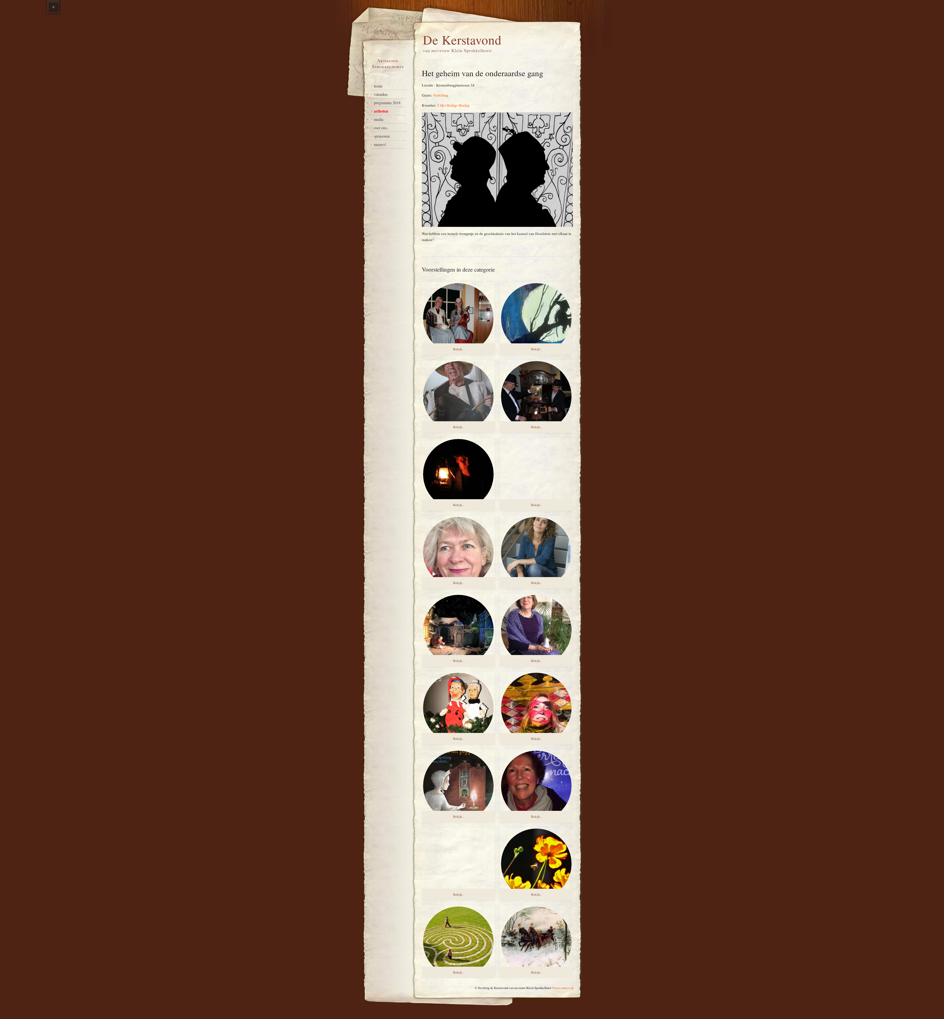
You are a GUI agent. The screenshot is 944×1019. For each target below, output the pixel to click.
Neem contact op (563, 988)
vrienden (380, 94)
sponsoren (382, 136)
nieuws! (380, 144)
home (378, 85)
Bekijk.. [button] (458, 349)
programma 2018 (387, 102)
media (378, 119)
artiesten (381, 111)
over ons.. (381, 127)
